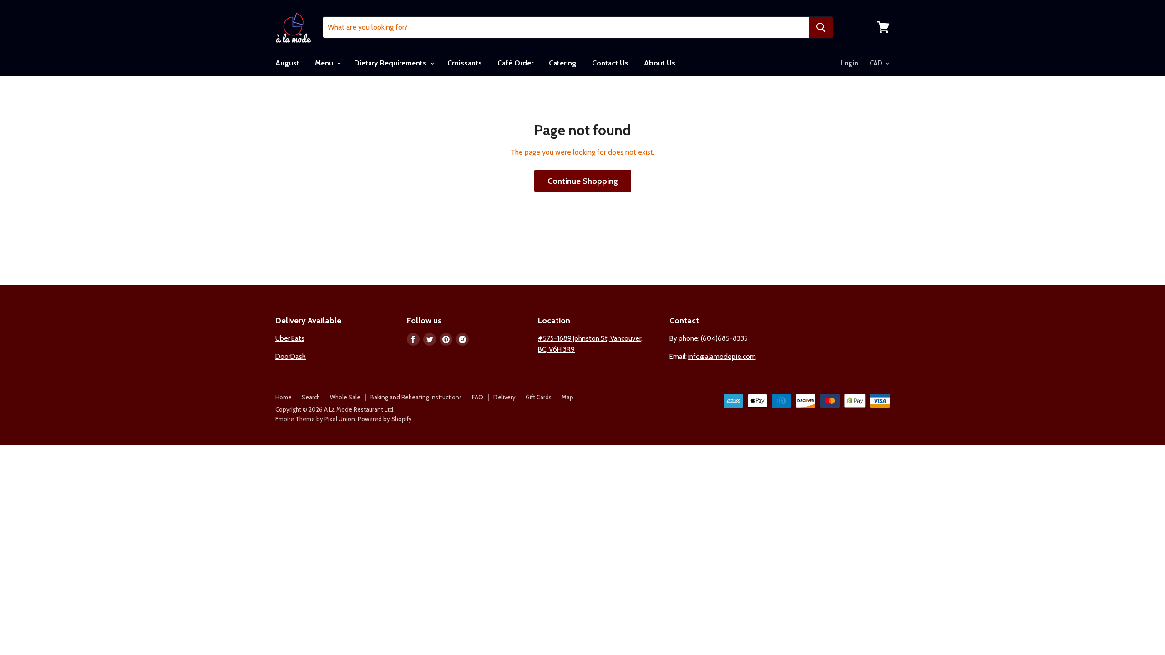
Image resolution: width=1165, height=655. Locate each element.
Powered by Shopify (385, 419)
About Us (659, 63)
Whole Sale (345, 397)
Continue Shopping (582, 181)
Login (849, 63)
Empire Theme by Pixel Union (315, 419)
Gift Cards (539, 397)
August (287, 63)
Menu (325, 63)
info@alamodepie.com (722, 357)
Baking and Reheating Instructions (416, 397)
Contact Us (610, 63)
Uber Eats (289, 338)
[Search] (821, 27)
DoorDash (290, 357)
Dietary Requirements (391, 63)
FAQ (477, 397)
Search (311, 397)
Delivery (504, 397)
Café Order (515, 63)
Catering (563, 63)
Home (283, 397)
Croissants (464, 63)
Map (567, 397)
